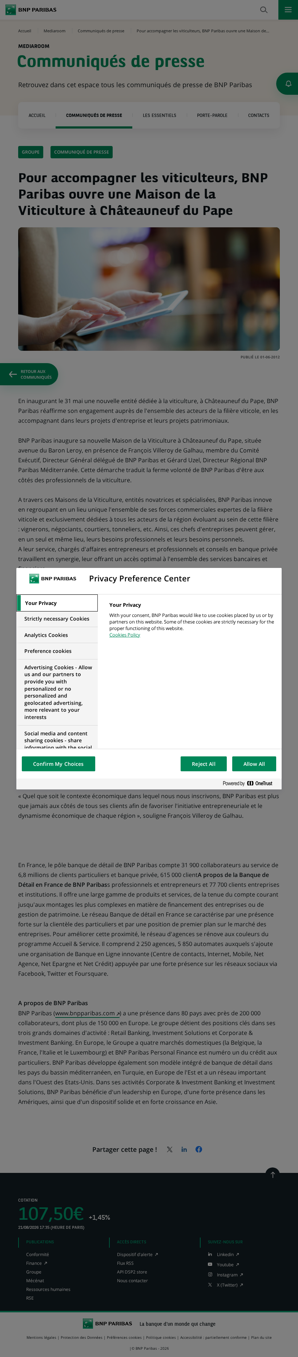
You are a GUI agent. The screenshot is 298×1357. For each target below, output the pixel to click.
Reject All (203, 763)
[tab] (57, 603)
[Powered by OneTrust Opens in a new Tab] (250, 783)
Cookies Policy (124, 634)
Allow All (254, 763)
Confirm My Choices (58, 763)
